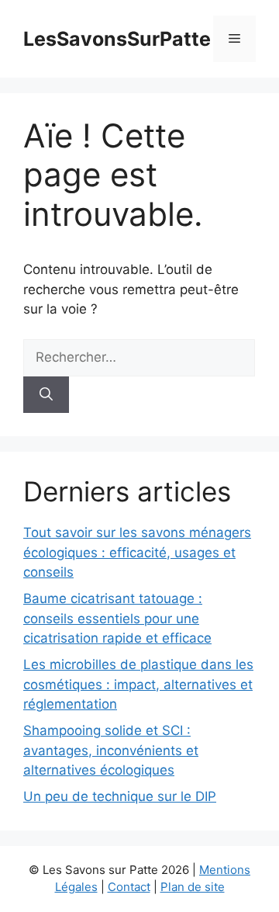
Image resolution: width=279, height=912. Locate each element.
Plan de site (192, 886)
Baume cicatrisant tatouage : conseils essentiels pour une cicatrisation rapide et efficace (117, 618)
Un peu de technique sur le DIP (119, 796)
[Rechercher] (46, 395)
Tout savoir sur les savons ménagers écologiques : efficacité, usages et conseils (137, 552)
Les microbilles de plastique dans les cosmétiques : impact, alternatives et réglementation (138, 684)
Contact (129, 886)
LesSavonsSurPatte (117, 38)
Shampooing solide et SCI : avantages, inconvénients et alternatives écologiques (110, 750)
